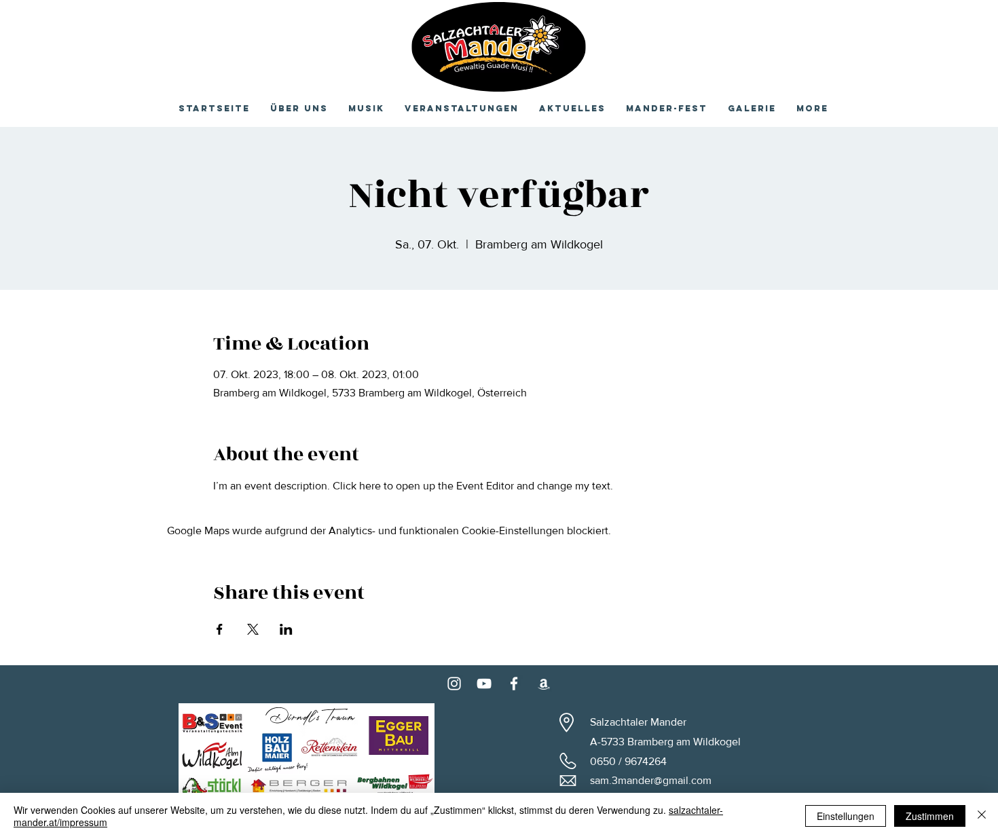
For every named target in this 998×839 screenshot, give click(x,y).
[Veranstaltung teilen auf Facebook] (219, 629)
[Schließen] (982, 816)
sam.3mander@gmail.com (650, 780)
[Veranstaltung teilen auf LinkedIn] (286, 629)
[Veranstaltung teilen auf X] (252, 629)
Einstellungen (845, 816)
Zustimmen (930, 816)
